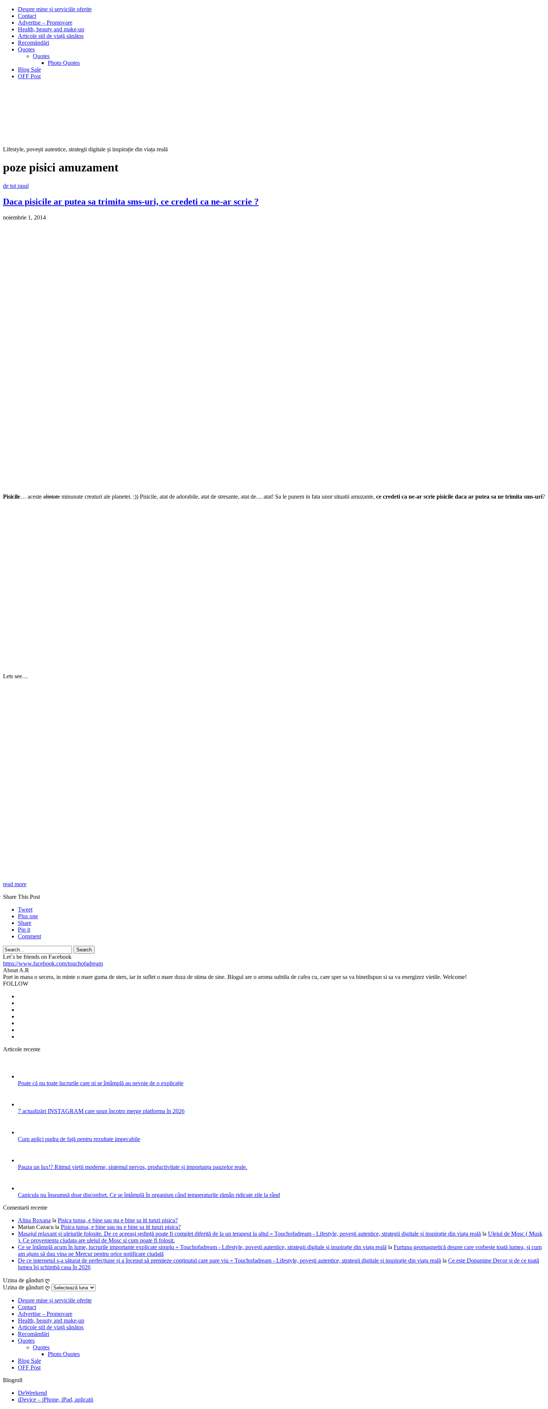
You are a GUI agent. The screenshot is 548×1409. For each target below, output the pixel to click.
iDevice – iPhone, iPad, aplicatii (55, 1399)
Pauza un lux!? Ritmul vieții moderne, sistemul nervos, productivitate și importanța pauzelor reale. (132, 1167)
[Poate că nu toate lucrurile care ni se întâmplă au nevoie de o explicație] (28, 1076)
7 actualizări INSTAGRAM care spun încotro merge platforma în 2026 (101, 1111)
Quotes (26, 49)
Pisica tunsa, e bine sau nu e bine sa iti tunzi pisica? (118, 1220)
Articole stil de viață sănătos (51, 36)
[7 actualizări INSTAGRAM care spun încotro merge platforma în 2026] (28, 1104)
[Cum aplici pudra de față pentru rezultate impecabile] (28, 1132)
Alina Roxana (34, 1220)
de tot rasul (16, 186)
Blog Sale (29, 69)
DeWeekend (32, 1393)
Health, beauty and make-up (51, 29)
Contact (27, 16)
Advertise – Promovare (45, 22)
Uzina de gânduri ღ (26, 1287)
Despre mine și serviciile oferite (55, 9)
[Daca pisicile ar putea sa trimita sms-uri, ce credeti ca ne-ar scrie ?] (122, 484)
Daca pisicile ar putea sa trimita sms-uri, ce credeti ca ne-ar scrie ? (131, 201)
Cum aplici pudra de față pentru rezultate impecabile (79, 1139)
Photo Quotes (64, 63)
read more (14, 884)
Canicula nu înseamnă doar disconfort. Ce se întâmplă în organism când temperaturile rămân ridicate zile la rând (149, 1195)
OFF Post (29, 76)
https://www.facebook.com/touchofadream (53, 963)
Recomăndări (33, 43)
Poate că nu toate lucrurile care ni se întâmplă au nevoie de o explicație (100, 1083)
